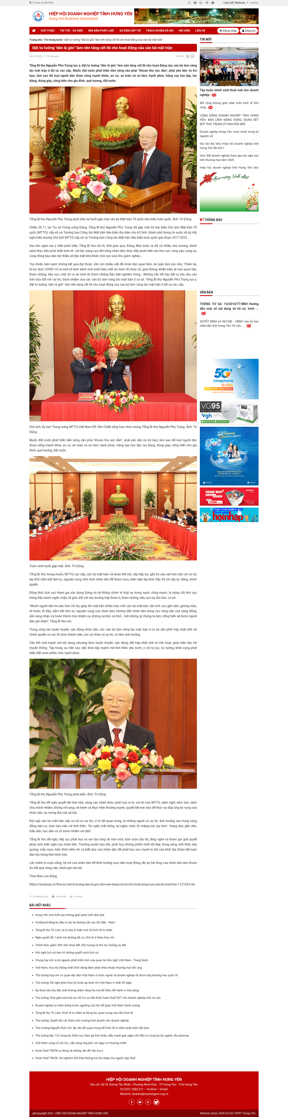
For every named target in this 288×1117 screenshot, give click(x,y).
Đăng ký (249, 30)
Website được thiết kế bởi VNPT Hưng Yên (227, 1113)
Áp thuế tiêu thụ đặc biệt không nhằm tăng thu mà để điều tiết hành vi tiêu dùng (87, 990)
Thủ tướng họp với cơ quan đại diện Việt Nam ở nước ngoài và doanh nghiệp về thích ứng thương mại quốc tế (106, 975)
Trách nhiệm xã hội (160, 30)
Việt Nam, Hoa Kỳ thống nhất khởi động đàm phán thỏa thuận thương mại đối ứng (88, 967)
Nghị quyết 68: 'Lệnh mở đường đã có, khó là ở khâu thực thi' (75, 937)
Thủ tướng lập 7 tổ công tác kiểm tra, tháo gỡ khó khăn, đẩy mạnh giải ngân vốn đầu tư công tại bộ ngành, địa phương (111, 1035)
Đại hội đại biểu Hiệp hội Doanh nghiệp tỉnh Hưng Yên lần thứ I (229, 146)
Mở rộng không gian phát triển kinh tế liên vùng (229, 105)
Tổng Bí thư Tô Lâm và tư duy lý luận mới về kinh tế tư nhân (73, 930)
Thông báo (213, 220)
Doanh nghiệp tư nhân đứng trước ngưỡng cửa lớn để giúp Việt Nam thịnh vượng (87, 1005)
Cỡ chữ (180, 56)
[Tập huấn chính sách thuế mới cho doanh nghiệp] (229, 66)
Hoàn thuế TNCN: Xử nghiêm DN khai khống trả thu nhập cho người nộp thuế (85, 1058)
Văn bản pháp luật (101, 30)
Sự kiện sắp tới (130, 30)
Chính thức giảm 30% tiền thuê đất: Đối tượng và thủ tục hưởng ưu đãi (80, 945)
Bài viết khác (40, 905)
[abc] (196, 16)
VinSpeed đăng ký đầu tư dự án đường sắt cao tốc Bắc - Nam (75, 922)
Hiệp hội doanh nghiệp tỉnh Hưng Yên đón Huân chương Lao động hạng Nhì (229, 170)
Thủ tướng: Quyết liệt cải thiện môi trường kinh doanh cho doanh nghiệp (82, 1020)
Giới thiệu (48, 30)
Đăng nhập (229, 30)
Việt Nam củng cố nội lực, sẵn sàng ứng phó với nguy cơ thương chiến (81, 1043)
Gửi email (61, 896)
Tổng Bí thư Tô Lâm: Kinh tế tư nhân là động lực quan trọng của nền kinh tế (84, 1013)
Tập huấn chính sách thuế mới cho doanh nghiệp (229, 92)
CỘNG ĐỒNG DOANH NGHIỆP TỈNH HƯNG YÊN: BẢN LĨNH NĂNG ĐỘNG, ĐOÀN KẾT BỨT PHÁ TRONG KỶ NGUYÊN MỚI (229, 120)
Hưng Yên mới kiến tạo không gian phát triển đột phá (69, 915)
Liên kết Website (235, 3)
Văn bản (206, 292)
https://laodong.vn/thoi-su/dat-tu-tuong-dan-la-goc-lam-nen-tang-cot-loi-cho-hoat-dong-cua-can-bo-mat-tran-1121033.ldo (112, 884)
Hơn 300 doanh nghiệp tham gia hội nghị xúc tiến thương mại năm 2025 (229, 158)
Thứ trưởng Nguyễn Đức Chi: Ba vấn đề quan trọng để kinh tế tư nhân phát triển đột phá (92, 1028)
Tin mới (206, 39)
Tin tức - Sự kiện (71, 30)
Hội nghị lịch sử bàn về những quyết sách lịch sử (67, 952)
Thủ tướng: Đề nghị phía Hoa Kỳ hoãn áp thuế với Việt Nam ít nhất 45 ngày (83, 982)
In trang (78, 896)
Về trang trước (40, 896)
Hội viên (184, 30)
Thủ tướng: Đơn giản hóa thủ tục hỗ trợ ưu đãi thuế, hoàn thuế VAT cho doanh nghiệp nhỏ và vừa (97, 998)
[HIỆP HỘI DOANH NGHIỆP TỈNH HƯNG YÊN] (38, 16)
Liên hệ (200, 30)
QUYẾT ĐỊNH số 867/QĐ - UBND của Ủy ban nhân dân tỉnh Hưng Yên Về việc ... (229, 324)
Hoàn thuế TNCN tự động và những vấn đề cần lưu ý (69, 1050)
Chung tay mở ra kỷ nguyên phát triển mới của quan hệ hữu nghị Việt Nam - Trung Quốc (91, 960)
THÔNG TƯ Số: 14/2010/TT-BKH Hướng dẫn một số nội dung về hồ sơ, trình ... (229, 306)
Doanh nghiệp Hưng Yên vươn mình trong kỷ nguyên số (229, 134)
